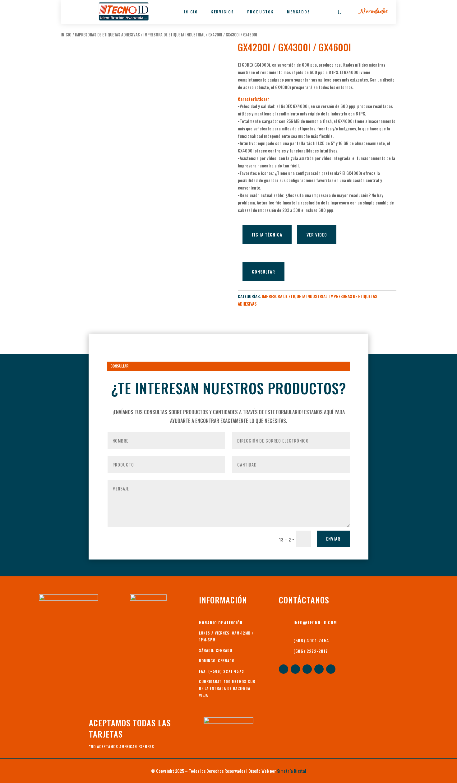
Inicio (191, 11)
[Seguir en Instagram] (330, 669)
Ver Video (317, 234)
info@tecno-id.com (315, 622)
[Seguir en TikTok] (319, 669)
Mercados (298, 11)
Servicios (222, 11)
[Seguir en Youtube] (307, 669)
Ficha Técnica (267, 234)
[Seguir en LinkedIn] (295, 669)
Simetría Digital (291, 770)
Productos (260, 11)
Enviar (333, 538)
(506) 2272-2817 (310, 651)
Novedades (374, 11)
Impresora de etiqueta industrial (174, 35)
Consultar (263, 271)
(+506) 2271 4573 (226, 671)
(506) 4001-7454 (311, 640)
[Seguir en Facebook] (283, 669)
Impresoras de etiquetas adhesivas (107, 35)
